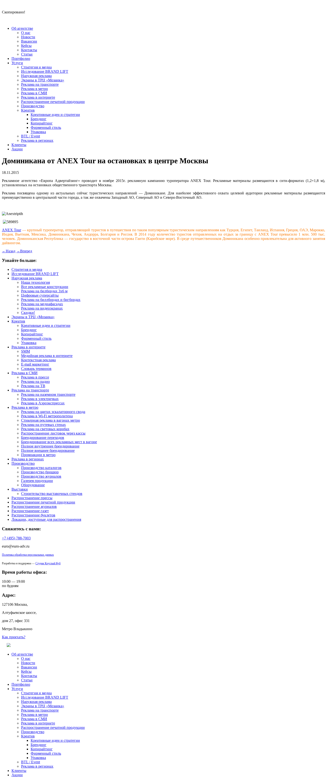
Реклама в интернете (38, 97)
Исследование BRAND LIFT (44, 71)
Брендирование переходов (42, 438)
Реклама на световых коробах (45, 429)
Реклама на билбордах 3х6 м (44, 291)
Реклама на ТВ (33, 386)
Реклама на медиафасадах (42, 304)
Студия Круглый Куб (48, 563)
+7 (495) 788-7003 (16, 538)
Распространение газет (30, 511)
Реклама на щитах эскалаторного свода (53, 412)
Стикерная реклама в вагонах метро (50, 420)
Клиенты (18, 145)
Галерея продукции (37, 481)
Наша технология (35, 282)
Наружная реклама (36, 76)
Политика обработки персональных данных (28, 554)
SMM (25, 351)
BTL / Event (30, 136)
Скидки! (28, 313)
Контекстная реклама (38, 360)
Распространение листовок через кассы (53, 433)
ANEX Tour (11, 230)
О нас (25, 33)
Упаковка (38, 132)
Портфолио (20, 59)
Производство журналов (41, 476)
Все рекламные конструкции (44, 287)
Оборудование (33, 485)
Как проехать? (13, 637)
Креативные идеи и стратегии (55, 115)
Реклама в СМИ (34, 93)
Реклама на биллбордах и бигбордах (50, 300)
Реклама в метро (34, 89)
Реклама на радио (35, 381)
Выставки (19, 489)
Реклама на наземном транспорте (48, 394)
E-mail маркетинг (35, 364)
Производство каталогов (41, 468)
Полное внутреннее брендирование (50, 446)
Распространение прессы (31, 498)
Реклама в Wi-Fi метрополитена (47, 416)
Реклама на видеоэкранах (42, 308)
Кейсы (26, 46)
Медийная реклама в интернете (47, 356)
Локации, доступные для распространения (46, 519)
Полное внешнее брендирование (48, 450)
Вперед (24, 251)
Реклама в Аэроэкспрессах (43, 403)
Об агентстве (22, 28)
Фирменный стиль (46, 127)
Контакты (29, 50)
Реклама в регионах (37, 140)
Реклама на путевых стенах (43, 425)
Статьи (27, 54)
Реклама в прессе (35, 377)
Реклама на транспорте (40, 84)
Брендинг (38, 119)
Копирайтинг (42, 123)
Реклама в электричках (40, 399)
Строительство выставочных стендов (51, 494)
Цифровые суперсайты (40, 295)
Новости (28, 37)
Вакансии (29, 41)
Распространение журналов (34, 506)
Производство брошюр (40, 472)
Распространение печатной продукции (53, 102)
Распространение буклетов (33, 515)
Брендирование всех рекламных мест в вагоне (59, 442)
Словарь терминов (36, 369)
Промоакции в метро (38, 455)
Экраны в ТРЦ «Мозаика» (42, 80)
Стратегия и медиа (36, 67)
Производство (32, 106)
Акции (17, 149)
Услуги (17, 63)
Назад (8, 251)
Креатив (28, 110)
